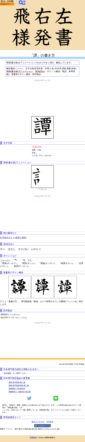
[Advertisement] (42, 97)
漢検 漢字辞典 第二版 (17, 382)
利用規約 (33, 437)
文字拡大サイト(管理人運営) (13, 237)
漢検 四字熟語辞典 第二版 (19, 385)
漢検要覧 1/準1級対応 (17, 389)
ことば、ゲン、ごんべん (41, 155)
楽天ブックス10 (38, 422)
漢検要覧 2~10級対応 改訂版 (20, 392)
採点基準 (7, 373)
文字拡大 (49, 422)
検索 (24, 2)
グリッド (43, 189)
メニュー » (4, 4)
